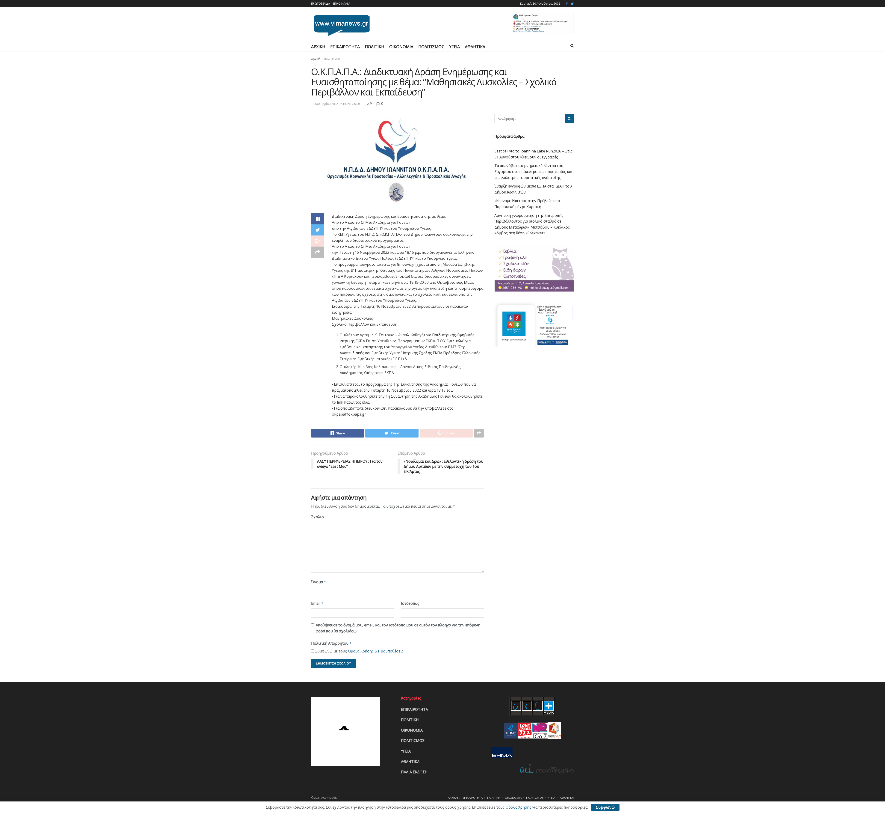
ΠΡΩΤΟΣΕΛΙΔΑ (320, 4)
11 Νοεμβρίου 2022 (324, 104)
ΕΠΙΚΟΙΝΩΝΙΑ (341, 4)
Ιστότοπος (410, 603)
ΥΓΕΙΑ (454, 46)
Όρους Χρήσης (518, 807)
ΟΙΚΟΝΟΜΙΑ (401, 46)
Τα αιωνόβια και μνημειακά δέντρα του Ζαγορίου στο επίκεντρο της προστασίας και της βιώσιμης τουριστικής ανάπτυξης (533, 171)
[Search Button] (569, 118)
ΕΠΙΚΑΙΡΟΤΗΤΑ (345, 46)
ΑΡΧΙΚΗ (318, 46)
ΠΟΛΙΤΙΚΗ (374, 46)
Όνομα (318, 581)
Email (317, 603)
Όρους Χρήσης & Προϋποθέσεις (376, 651)
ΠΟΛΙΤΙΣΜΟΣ (431, 46)
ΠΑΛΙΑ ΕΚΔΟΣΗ (414, 771)
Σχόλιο (317, 516)
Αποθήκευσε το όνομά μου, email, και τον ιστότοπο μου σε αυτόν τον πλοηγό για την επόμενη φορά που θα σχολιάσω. (398, 628)
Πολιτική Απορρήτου (331, 643)
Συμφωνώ (605, 807)
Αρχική (315, 59)
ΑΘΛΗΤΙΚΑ (475, 46)
